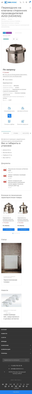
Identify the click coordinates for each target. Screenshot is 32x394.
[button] (13, 233)
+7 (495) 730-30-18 (16, 365)
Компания (4, 345)
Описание (6, 133)
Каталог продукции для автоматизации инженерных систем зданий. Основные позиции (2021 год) (16, 183)
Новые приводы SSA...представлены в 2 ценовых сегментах (11, 317)
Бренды (4, 341)
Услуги (3, 337)
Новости (4, 333)
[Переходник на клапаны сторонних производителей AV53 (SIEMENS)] (16, 53)
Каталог (4, 329)
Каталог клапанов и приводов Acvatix (17, 175)
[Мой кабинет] (26, 2)
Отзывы (16, 133)
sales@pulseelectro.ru (17, 368)
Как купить (26, 133)
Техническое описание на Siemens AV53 (18, 169)
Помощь (4, 353)
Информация (5, 349)
